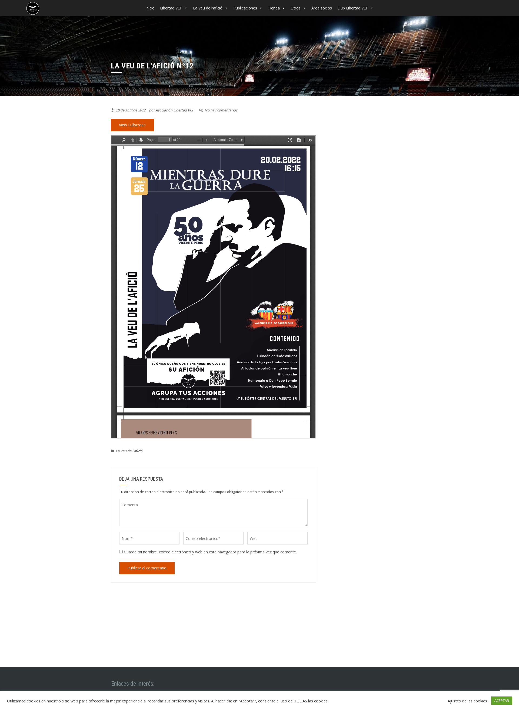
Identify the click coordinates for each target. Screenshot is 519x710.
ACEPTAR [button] (501, 700)
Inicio (150, 8)
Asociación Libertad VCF (174, 110)
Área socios (321, 8)
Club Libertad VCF (352, 8)
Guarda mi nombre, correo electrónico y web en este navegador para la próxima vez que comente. (210, 551)
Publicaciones (245, 8)
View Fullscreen (132, 124)
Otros (296, 8)
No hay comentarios (221, 110)
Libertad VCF (171, 8)
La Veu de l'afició (207, 8)
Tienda (274, 8)
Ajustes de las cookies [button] (467, 700)
